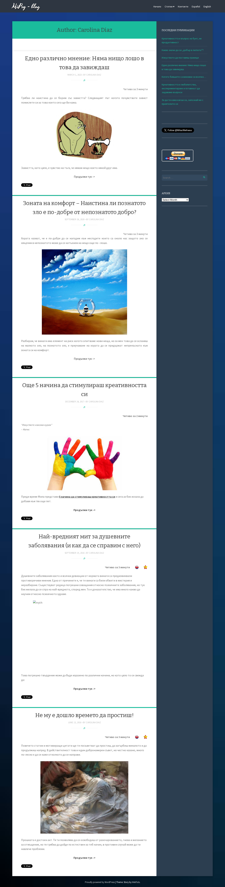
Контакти (183, 6)
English (207, 6)
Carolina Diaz (93, 74)
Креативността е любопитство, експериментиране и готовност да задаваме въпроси (181, 88)
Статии (169, 6)
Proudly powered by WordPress (100, 882)
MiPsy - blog (26, 6)
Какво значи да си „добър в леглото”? (183, 50)
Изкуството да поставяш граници (180, 57)
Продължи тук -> (84, 176)
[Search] (202, 176)
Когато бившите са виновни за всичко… (184, 76)
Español (196, 6)
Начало (157, 6)
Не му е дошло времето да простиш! (84, 715)
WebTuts (136, 882)
